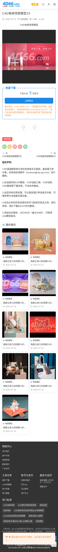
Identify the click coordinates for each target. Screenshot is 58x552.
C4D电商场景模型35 (46, 156)
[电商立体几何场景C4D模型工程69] (15, 283)
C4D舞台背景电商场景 (27, 505)
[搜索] (43, 4)
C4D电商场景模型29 (12, 156)
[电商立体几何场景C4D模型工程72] (43, 241)
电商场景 (7, 139)
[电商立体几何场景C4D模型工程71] (15, 241)
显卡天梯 (5, 489)
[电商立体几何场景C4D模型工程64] (43, 366)
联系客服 (43, 480)
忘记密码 (24, 489)
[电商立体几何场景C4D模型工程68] (43, 325)
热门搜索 (5, 493)
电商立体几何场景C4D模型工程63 (14, 386)
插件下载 (5, 480)
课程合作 (43, 487)
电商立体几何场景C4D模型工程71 (14, 261)
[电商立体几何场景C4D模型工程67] (15, 325)
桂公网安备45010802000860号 (37, 547)
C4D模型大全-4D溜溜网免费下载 (11, 4)
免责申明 (5, 460)
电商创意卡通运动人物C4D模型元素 (17, 521)
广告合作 (5, 468)
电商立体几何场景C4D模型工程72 (42, 261)
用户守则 (5, 456)
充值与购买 (25, 480)
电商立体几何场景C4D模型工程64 (42, 386)
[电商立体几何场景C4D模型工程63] (15, 366)
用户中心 (24, 493)
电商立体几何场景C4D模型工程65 (14, 427)
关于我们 (5, 451)
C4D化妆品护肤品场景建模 (14, 516)
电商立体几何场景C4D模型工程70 (42, 302)
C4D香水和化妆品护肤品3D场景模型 (29, 510)
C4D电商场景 (8, 505)
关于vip (24, 484)
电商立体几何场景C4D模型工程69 (14, 302)
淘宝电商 (7, 510)
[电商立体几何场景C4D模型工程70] (43, 283)
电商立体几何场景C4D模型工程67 (14, 344)
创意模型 (39, 521)
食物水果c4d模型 (36, 516)
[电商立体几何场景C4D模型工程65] (15, 408)
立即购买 (29, 100)
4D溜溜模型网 (20, 545)
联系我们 (5, 464)
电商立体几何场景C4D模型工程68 (42, 344)
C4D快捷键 (6, 484)
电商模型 (24, 19)
